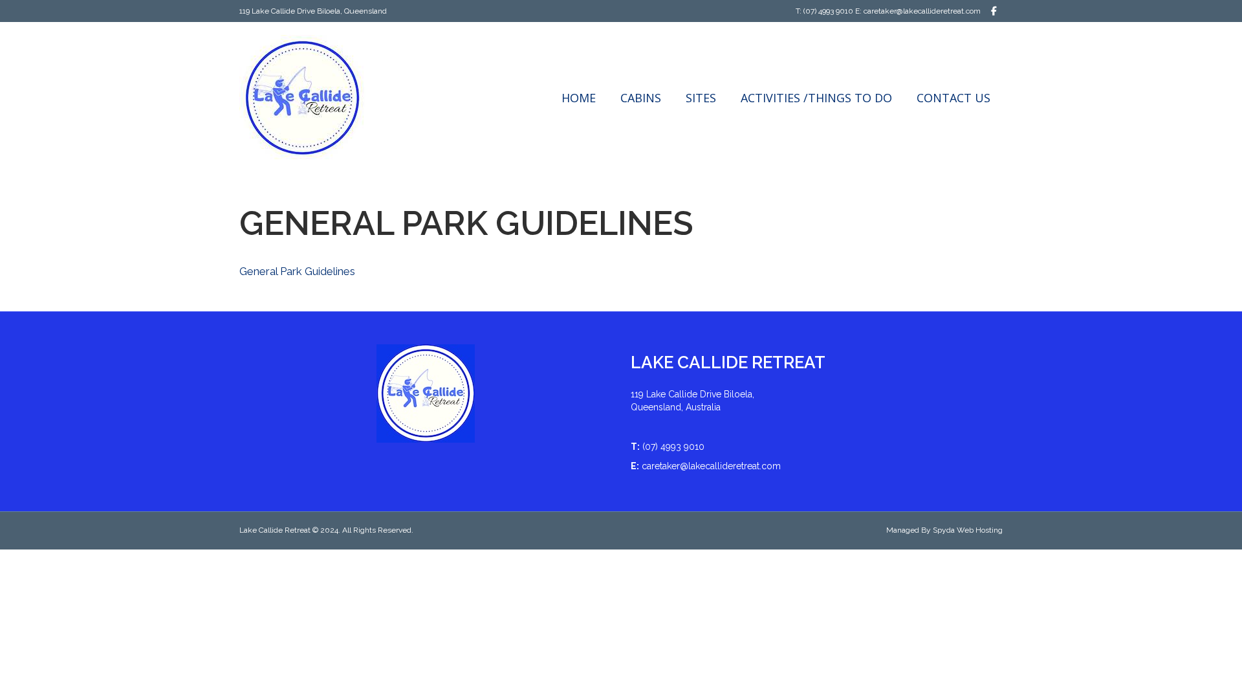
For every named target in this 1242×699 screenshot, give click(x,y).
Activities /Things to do (816, 97)
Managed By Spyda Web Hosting (944, 530)
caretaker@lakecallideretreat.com (922, 11)
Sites (701, 97)
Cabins (640, 97)
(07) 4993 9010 (828, 11)
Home (578, 97)
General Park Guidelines (297, 271)
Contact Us (953, 97)
